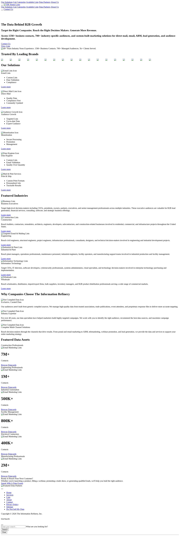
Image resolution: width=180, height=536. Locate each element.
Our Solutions (7, 2)
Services (9, 495)
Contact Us (8, 9)
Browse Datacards (8, 365)
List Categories (19, 2)
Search (5, 529)
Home (8, 492)
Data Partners (44, 2)
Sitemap (9, 507)
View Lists (5, 46)
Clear (4, 532)
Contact (9, 502)
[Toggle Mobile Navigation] (2, 5)
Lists (8, 497)
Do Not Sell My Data (15, 509)
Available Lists (32, 2)
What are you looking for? (37, 526)
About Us (55, 2)
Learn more (6, 87)
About (9, 500)
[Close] (2, 524)
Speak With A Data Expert (12, 483)
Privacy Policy (12, 504)
